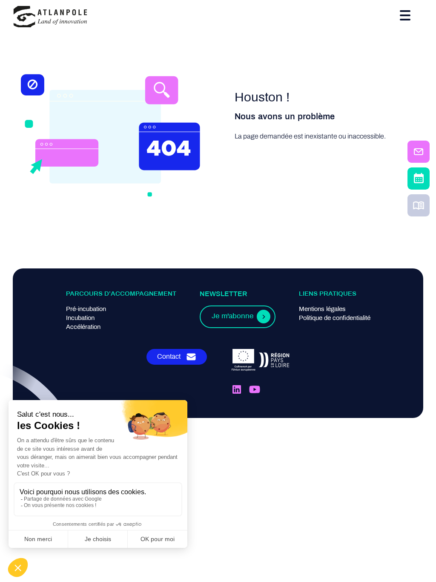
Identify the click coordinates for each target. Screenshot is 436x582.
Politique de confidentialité (334, 318)
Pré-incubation (86, 309)
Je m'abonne (232, 316)
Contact (169, 357)
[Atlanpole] (50, 17)
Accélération (83, 327)
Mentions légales (322, 309)
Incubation (80, 318)
